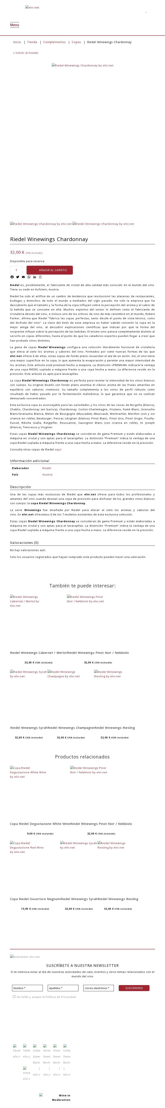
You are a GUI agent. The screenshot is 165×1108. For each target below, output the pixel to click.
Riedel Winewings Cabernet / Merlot (38, 653)
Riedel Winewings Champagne (70, 728)
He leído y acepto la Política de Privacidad (46, 997)
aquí (58, 449)
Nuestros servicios (23, 1019)
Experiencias (19, 1025)
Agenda (41, 1013)
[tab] (82, 487)
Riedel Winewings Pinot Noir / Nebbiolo (98, 653)
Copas (76, 42)
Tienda (32, 42)
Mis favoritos (61, 1019)
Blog (39, 1019)
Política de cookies (116, 1011)
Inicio (17, 42)
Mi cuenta (58, 1013)
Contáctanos (60, 1031)
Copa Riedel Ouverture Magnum (35, 899)
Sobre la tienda (81, 1013)
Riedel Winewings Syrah (28, 728)
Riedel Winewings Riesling (114, 728)
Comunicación (20, 1031)
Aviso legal (144, 1005)
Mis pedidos (60, 1025)
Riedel (46, 468)
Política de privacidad (118, 1005)
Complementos (54, 42)
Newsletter (44, 1025)
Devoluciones (79, 1031)
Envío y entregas (82, 1025)
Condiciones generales (86, 1019)
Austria (47, 474)
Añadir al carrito (53, 270)
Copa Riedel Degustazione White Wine (40, 824)
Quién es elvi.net (22, 1013)
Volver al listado (25, 53)
